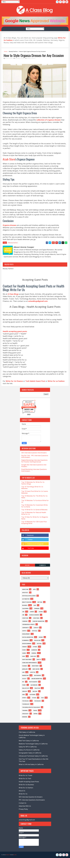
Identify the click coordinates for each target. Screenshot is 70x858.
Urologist (25, 713)
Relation (37, 688)
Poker (24, 685)
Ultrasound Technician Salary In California (33, 756)
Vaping (36, 713)
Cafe (35, 605)
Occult (24, 678)
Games (24, 653)
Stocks (34, 697)
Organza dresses (9, 225)
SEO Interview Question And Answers (34, 453)
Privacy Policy (23, 809)
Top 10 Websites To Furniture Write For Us (35, 501)
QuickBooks (34, 685)
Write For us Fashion (56, 381)
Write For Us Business (26, 785)
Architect (25, 592)
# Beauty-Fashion (13, 242)
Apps (34, 589)
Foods (24, 650)
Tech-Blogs (37, 701)
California (25, 608)
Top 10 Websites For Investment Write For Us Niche (34, 506)
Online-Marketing (36, 678)
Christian (25, 618)
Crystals (34, 630)
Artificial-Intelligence (29, 595)
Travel (35, 710)
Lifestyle (32, 672)
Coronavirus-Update (28, 624)
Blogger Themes (15, 854)
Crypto (24, 630)
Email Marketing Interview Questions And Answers (34, 470)
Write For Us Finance (14, 381)
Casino (41, 611)
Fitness (35, 646)
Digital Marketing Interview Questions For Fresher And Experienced (34, 461)
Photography (33, 681)
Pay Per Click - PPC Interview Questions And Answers (34, 456)
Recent (27, 565)
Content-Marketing (38, 621)
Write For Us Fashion (26, 788)
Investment (35, 666)
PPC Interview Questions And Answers (32, 800)
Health (39, 659)
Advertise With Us (25, 806)
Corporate (25, 627)
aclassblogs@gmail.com (27, 820)
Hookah (24, 666)
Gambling (34, 650)
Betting (40, 602)
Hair (23, 656)
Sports (24, 697)
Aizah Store (9, 159)
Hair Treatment (27, 659)
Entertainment (26, 643)
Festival (39, 643)
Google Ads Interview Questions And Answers (33, 465)
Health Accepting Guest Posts (29, 782)
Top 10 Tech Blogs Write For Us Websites (32, 487)
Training (25, 710)
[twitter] (57, 1)
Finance (24, 646)
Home (5, 51)
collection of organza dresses (48, 120)
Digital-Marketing (27, 637)
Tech (42, 697)
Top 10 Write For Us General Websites (34, 510)
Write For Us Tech (25, 779)
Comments (42, 565)
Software (32, 694)
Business (24, 605)
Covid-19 (36, 627)
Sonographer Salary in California (30, 753)
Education (37, 640)
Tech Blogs (25, 701)
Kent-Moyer (36, 669)
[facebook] (60, 1)
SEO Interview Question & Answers (30, 797)
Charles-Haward (34, 615)
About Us (22, 791)
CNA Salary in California (27, 732)
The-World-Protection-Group (31, 707)
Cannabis (36, 608)
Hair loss (33, 656)
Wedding (24, 717)
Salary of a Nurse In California (29, 750)
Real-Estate (25, 688)
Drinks (41, 637)
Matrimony (37, 675)
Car (23, 611)
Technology (25, 704)
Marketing (25, 675)
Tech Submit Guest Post (35, 381)
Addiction (25, 589)
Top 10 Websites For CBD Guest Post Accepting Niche (34, 522)
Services (24, 691)
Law (23, 672)
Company (25, 621)
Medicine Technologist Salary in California (33, 744)
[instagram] (63, 1)
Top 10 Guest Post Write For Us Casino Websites (34, 492)
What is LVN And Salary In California (31, 764)
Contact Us (22, 803)
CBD (23, 615)
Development (26, 634)
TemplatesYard (8, 854)
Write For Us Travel (25, 775)
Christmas (36, 618)
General (34, 653)
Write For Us (23, 794)
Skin (23, 694)
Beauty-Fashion (13, 51)
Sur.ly (31, 411)
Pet (23, 681)
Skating (35, 691)
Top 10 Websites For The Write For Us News (34, 497)
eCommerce (25, 640)
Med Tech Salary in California (29, 741)
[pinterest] (66, 1)
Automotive (25, 599)
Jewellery (25, 669)
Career (32, 611)
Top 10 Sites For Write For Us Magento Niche (34, 518)
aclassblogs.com (28, 407)
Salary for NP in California (28, 747)
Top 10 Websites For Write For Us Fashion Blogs (32, 483)
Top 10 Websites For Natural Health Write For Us (33, 513)
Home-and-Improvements (29, 662)
